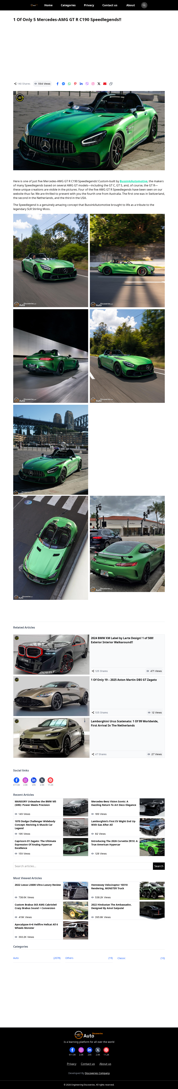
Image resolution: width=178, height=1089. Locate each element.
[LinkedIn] (81, 84)
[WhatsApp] (69, 84)
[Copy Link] (111, 84)
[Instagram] (93, 84)
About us (105, 1064)
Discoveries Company (97, 1073)
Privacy (71, 1064)
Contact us (88, 1064)
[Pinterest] (75, 84)
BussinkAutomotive (133, 181)
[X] (99, 84)
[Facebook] (57, 84)
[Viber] (87, 84)
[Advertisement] (89, 51)
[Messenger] (63, 84)
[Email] (105, 84)
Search (158, 866)
